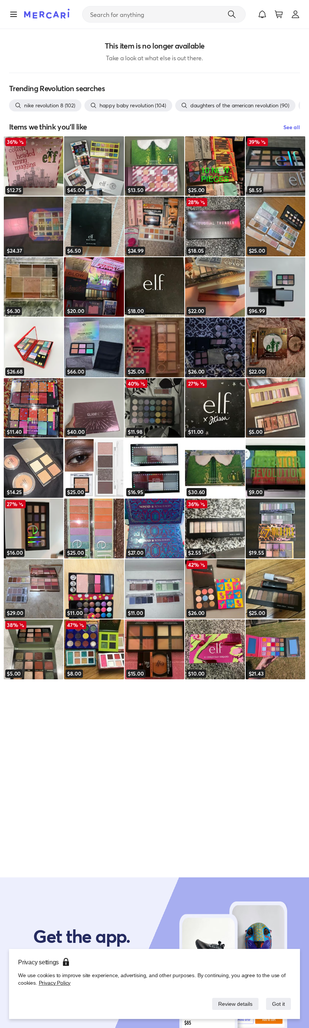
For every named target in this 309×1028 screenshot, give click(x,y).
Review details (233, 1003)
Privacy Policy (54, 982)
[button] (262, 14)
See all (291, 127)
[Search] (231, 14)
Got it (278, 1003)
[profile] (295, 14)
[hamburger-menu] (13, 14)
